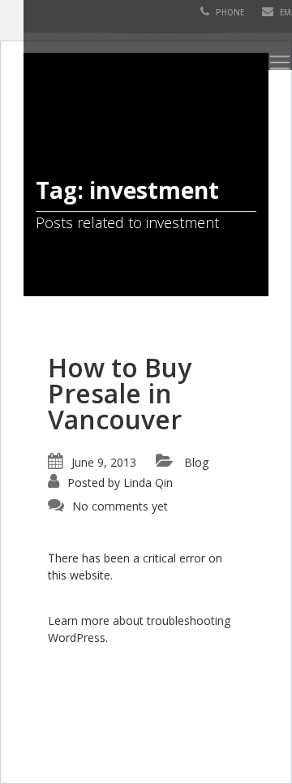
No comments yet (120, 506)
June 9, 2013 (103, 462)
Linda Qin (148, 482)
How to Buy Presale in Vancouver (119, 393)
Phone (228, 12)
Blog (196, 462)
